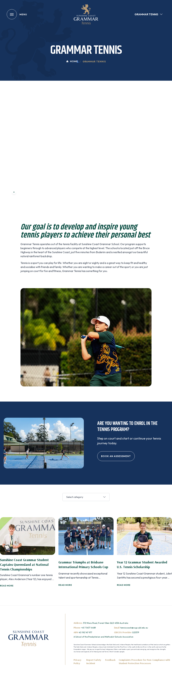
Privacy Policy (77, 661)
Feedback (110, 659)
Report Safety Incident (93, 661)
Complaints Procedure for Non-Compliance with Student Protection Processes (144, 661)
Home (74, 61)
